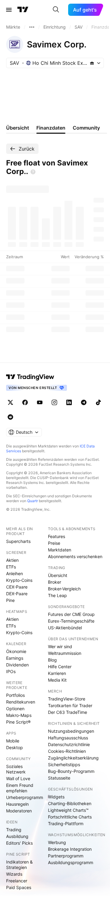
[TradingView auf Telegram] (83, 402)
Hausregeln (17, 804)
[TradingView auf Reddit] (10, 417)
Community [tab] (86, 128)
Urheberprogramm (24, 797)
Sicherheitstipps (64, 764)
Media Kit (57, 680)
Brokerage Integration (70, 849)
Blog (52, 659)
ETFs (11, 566)
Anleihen (14, 573)
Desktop (14, 747)
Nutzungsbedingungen (71, 731)
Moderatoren (19, 810)
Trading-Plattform (65, 823)
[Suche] (56, 10)
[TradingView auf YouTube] (39, 402)
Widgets (56, 796)
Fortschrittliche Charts (70, 816)
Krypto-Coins (19, 580)
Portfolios (15, 695)
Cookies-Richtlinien (67, 751)
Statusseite (59, 777)
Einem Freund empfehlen (19, 788)
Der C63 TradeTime (67, 712)
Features (56, 536)
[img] (92, 63)
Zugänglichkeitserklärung (73, 757)
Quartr (32, 501)
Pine (10, 600)
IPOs (11, 671)
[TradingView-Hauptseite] (30, 377)
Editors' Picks (19, 843)
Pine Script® (18, 722)
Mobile (12, 740)
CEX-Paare (17, 586)
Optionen (15, 708)
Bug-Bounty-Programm (71, 771)
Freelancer (16, 880)
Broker (54, 582)
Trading (13, 829)
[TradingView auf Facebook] (25, 402)
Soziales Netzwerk (16, 769)
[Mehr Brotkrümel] (32, 27)
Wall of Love (18, 778)
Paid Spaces (18, 887)
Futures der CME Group (71, 614)
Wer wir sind (60, 646)
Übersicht (57, 575)
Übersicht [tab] (17, 128)
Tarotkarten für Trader (70, 705)
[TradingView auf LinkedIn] (69, 402)
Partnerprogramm (65, 855)
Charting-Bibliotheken (69, 803)
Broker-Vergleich (64, 588)
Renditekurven (20, 701)
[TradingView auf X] (10, 402)
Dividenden (17, 664)
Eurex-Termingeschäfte (71, 621)
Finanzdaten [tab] (50, 128)
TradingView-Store (66, 698)
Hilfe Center (60, 666)
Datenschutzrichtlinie (69, 744)
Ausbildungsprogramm (70, 862)
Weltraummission (64, 653)
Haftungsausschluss (68, 737)
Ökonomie (16, 651)
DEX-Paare (17, 593)
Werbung (57, 842)
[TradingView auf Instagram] (54, 402)
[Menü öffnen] (9, 10)
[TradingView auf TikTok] (98, 402)
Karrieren (57, 673)
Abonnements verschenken (75, 556)
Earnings (14, 658)
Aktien (12, 560)
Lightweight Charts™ (68, 810)
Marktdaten (59, 549)
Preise (54, 543)
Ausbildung (17, 836)
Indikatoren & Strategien (19, 864)
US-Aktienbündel (65, 627)
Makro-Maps (18, 715)
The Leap (57, 595)
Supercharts (18, 541)
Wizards (14, 874)
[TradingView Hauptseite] (22, 9)
